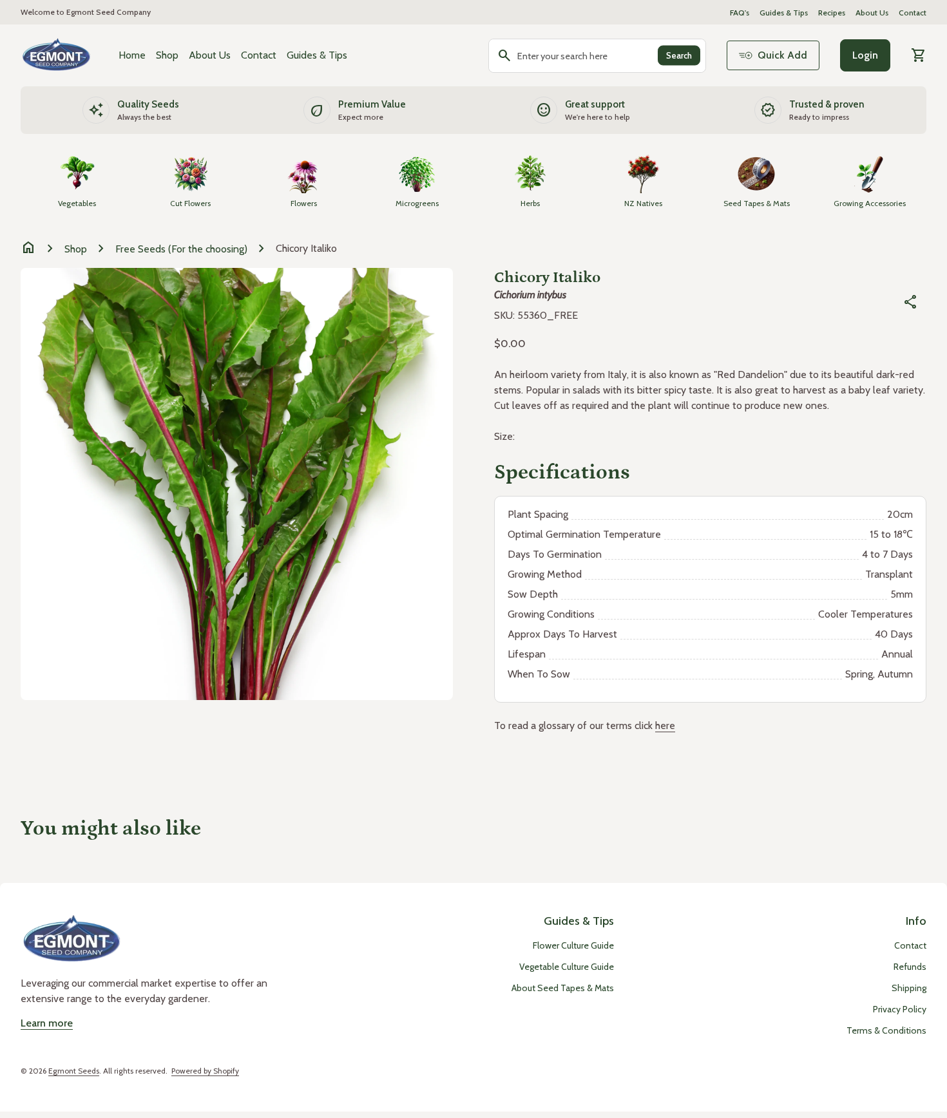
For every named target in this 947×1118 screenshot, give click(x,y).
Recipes (831, 12)
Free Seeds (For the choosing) (181, 249)
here (665, 725)
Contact (912, 12)
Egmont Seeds (73, 1070)
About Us (872, 12)
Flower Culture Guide (573, 945)
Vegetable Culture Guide (566, 966)
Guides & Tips (784, 12)
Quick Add (782, 55)
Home (132, 55)
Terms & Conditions (886, 1030)
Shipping (909, 988)
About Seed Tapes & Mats (563, 988)
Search (679, 55)
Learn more (47, 1023)
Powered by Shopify (205, 1070)
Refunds (910, 966)
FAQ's (739, 12)
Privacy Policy (899, 1009)
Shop (167, 55)
